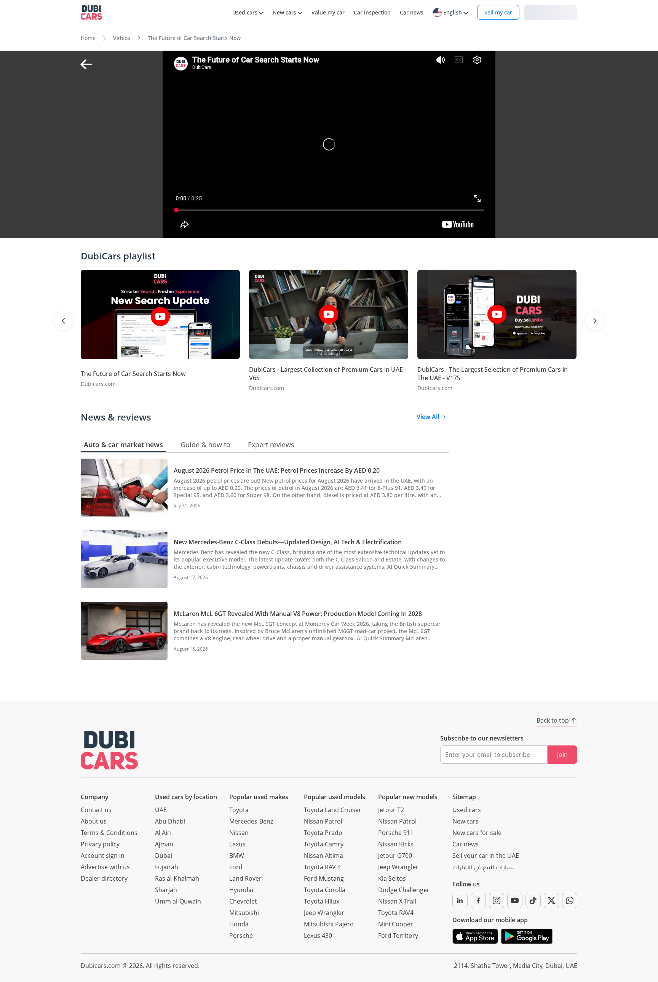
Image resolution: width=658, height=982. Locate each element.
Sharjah (166, 890)
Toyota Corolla (324, 890)
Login (550, 12)
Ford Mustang (324, 878)
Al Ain (163, 832)
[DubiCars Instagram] (496, 900)
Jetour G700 (395, 855)
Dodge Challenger (404, 890)
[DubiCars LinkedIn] (460, 900)
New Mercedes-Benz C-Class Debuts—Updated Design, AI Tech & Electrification (288, 542)
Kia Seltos (392, 878)
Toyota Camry (323, 844)
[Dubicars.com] (109, 750)
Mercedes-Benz (251, 821)
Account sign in (103, 855)
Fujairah (166, 867)
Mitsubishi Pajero (329, 924)
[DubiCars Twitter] (551, 900)
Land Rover (245, 878)
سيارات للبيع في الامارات (483, 868)
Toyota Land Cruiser (332, 810)
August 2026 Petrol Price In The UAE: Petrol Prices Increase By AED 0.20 (277, 470)
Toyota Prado (323, 832)
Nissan (239, 832)
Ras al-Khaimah (177, 878)
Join (562, 754)
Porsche (241, 935)
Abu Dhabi (170, 821)
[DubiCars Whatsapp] (569, 900)
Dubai (163, 855)
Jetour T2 (391, 810)
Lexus (237, 844)
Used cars (466, 810)
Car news (465, 844)
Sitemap (464, 797)
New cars (465, 821)
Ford (236, 867)
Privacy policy (100, 844)
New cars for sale (476, 832)
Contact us (96, 810)
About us (94, 821)
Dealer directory (104, 878)
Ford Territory (398, 935)
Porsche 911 (396, 832)
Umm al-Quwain (178, 901)
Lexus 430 (318, 935)
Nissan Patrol (323, 821)
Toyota (239, 810)
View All (428, 417)
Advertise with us (105, 867)
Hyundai (241, 890)
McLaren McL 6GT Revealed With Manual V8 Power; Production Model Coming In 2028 (298, 613)
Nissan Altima (323, 855)
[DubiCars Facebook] (478, 900)
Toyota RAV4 (396, 912)
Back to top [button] (553, 720)
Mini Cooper (395, 924)
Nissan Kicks (396, 844)
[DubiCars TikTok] (533, 900)
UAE (161, 810)
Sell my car (498, 12)
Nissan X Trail (397, 901)
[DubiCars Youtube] (515, 900)
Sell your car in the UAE (485, 855)
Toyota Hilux (321, 901)
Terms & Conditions (109, 832)
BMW (236, 855)
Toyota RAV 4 (322, 867)
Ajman (164, 844)
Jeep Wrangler (324, 912)
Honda (239, 924)
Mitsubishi (244, 912)
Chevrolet (243, 901)
